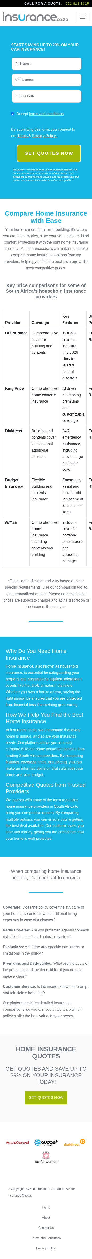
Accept (40, 114)
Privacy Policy (44, 136)
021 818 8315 (77, 3)
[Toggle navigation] (82, 16)
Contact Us (46, 1228)
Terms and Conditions (46, 1238)
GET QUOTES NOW (49, 153)
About (46, 1217)
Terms (23, 136)
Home (46, 1207)
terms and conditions (46, 114)
